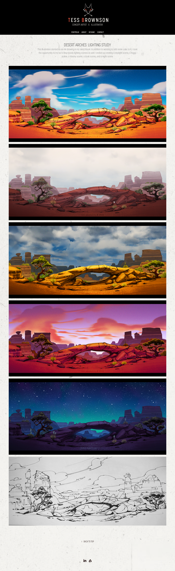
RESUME (92, 32)
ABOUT (83, 32)
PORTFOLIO (75, 32)
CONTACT (100, 32)
